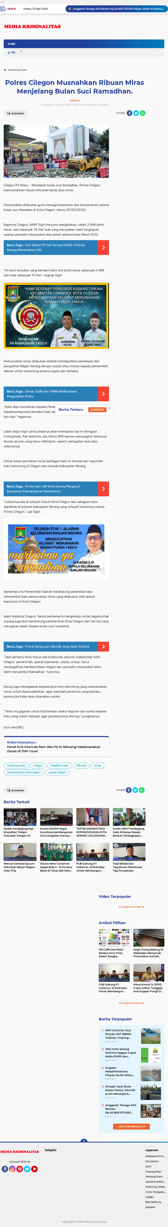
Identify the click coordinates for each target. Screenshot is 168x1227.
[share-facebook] (129, 113)
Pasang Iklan (153, 1171)
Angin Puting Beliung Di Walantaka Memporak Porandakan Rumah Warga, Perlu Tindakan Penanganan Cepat (148, 953)
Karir (148, 1166)
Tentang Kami (154, 1176)
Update (98, 409)
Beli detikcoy (153, 1202)
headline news (59, 765)
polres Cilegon (57, 772)
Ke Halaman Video (130, 906)
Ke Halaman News (130, 1003)
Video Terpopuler (115, 896)
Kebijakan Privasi (156, 1156)
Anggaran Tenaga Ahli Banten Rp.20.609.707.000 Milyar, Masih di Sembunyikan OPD (118, 8)
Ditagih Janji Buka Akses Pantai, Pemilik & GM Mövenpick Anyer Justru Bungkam (120, 1090)
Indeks (149, 1197)
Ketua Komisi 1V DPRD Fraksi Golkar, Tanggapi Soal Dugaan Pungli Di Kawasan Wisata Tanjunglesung (147, 988)
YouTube (37, 1174)
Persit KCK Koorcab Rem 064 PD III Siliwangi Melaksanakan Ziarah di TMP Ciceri (53, 749)
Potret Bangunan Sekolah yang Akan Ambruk (57, 646)
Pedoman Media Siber (156, 1186)
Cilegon (38, 765)
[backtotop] (84, 1142)
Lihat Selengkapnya (130, 1126)
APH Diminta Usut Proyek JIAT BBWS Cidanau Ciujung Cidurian (118, 1034)
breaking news (16, 765)
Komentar (17, 790)
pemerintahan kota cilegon (24, 772)
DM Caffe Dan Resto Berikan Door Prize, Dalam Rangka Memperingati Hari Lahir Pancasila (114, 953)
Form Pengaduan (156, 1191)
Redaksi (150, 1207)
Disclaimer (152, 1161)
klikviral (81, 765)
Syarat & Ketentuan (156, 1181)
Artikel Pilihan (112, 923)
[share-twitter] (136, 113)
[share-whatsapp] (142, 113)
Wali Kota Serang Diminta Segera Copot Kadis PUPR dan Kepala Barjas (120, 1052)
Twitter (29, 1174)
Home (11, 9)
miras (97, 765)
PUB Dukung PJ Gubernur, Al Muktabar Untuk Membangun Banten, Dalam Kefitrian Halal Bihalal (113, 988)
